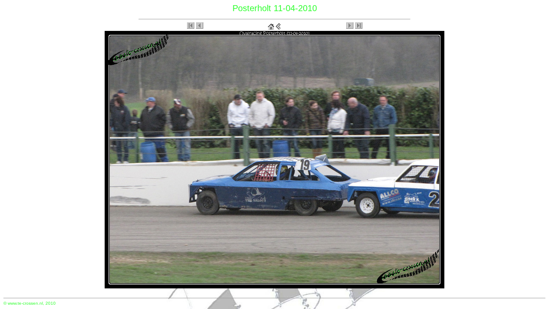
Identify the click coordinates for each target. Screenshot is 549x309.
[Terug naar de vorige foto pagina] (277, 25)
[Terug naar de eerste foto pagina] (271, 25)
